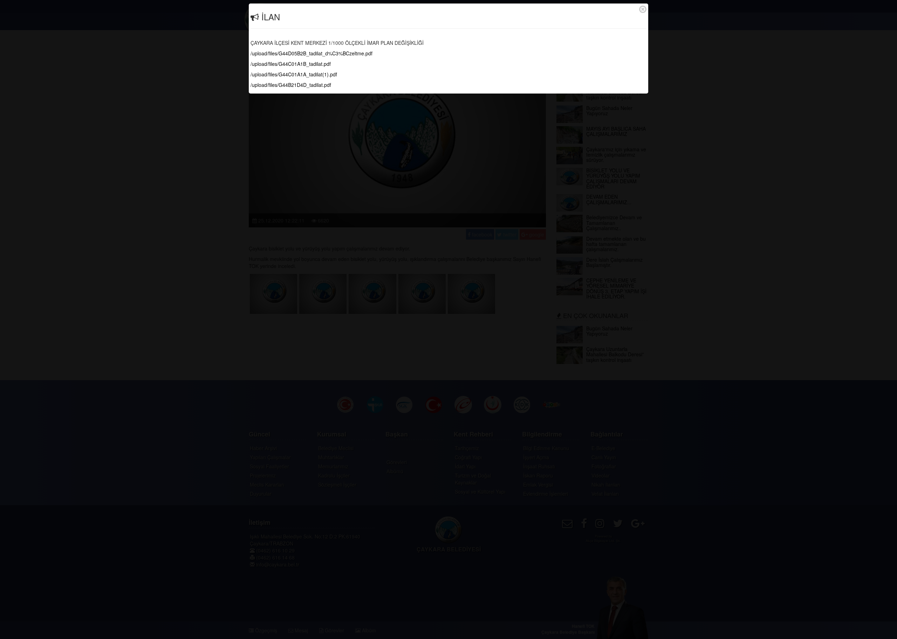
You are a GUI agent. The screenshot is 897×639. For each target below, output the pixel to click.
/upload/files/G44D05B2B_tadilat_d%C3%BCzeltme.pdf (311, 53)
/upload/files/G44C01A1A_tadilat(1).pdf (294, 74)
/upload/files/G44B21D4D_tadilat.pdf (291, 84)
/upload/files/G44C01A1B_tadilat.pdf (291, 63)
